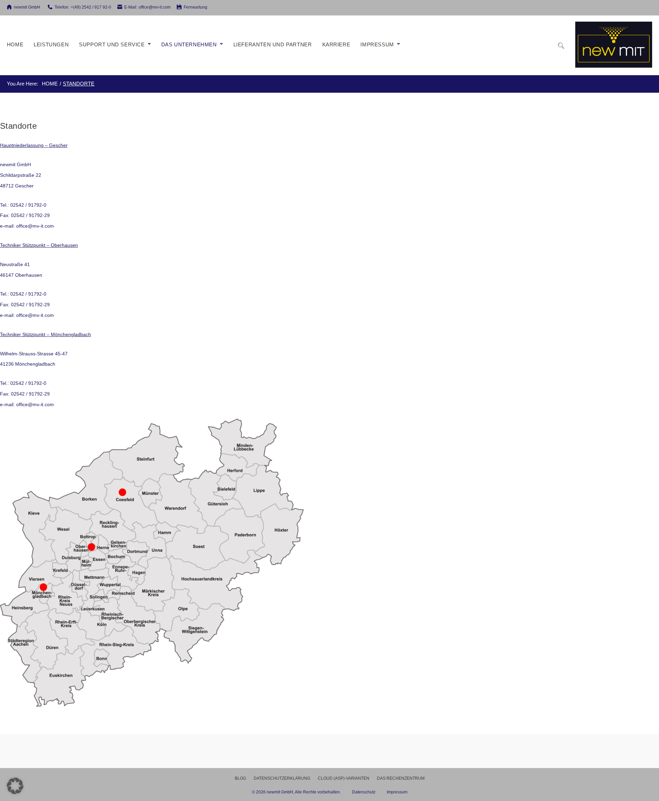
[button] (15, 786)
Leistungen (51, 44)
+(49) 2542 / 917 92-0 (91, 7)
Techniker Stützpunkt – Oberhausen (39, 245)
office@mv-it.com (155, 7)
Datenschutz (369, 792)
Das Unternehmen (189, 44)
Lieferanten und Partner (272, 44)
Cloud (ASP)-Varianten (343, 778)
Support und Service (111, 44)
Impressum (377, 44)
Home (15, 44)
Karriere (336, 44)
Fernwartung (195, 7)
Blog (240, 778)
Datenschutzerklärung (282, 778)
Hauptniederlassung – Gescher (34, 145)
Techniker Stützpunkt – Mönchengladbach (45, 334)
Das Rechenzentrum (401, 778)
